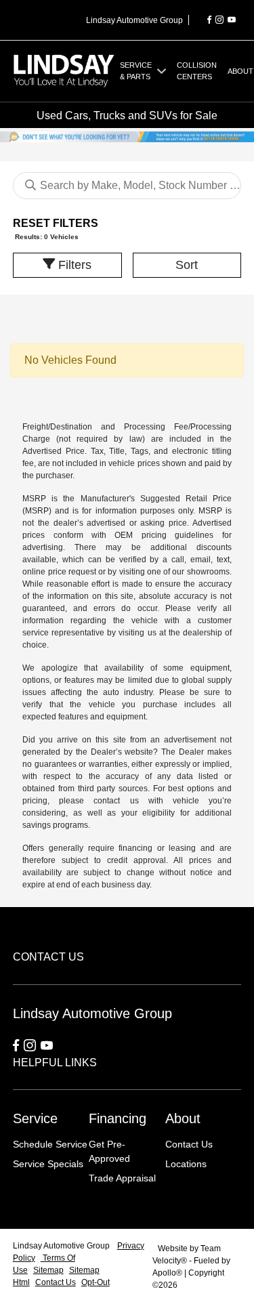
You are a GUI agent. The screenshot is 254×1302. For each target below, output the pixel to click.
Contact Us (189, 1144)
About (182, 1118)
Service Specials (48, 1163)
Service (35, 1118)
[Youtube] (232, 20)
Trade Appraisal (122, 1178)
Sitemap (48, 1270)
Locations (186, 1163)
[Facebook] (209, 20)
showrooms (208, 571)
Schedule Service (50, 1144)
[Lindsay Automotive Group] (64, 70)
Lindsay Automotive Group (62, 1246)
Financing (117, 1118)
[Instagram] (219, 20)
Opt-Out (95, 1282)
